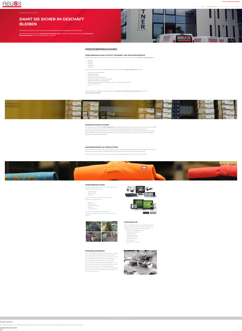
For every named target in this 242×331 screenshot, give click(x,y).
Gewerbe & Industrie (212, 6)
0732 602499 (230, 1)
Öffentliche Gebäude (224, 6)
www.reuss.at (89, 302)
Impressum (87, 311)
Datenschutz (94, 311)
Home (194, 6)
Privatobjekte (201, 6)
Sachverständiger (235, 6)
